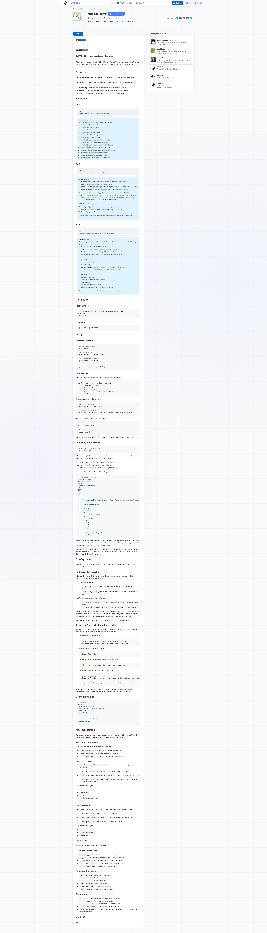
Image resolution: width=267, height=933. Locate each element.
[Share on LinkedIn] (187, 18)
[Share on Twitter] (176, 18)
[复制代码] (138, 310)
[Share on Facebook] (180, 18)
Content (78, 33)
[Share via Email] (191, 18)
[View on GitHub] (105, 18)
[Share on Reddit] (184, 18)
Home (77, 9)
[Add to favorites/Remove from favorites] (117, 18)
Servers (84, 9)
